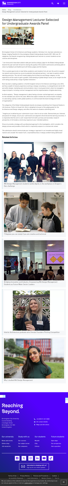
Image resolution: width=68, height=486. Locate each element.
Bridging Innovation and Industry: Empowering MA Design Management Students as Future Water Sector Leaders (30, 283)
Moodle (37, 440)
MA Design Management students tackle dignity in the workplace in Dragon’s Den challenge (32, 185)
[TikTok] (51, 458)
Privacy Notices (25, 476)
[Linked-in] (37, 458)
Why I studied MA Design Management (18, 380)
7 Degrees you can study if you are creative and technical (25, 234)
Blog (9, 10)
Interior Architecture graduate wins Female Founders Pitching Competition (32, 332)
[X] (24, 458)
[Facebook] (17, 458)
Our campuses (22, 446)
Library (37, 446)
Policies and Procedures (40, 476)
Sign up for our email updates (37, 466)
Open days (54, 440)
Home (4, 10)
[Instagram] (30, 458)
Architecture (17, 10)
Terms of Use (12, 476)
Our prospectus (56, 443)
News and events (7, 440)
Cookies (54, 476)
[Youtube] (44, 458)
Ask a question (55, 446)
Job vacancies (6, 446)
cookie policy (28, 483)
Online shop (5, 443)
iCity (36, 443)
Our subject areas (23, 443)
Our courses (22, 440)
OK (64, 482)
